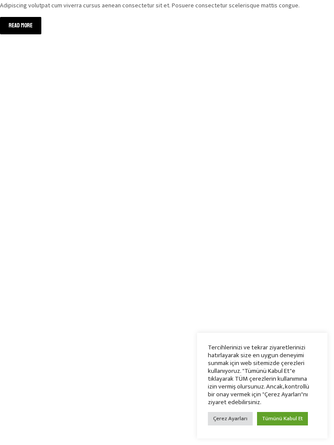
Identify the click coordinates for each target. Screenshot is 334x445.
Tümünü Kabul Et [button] (282, 418)
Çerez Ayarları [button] (230, 418)
